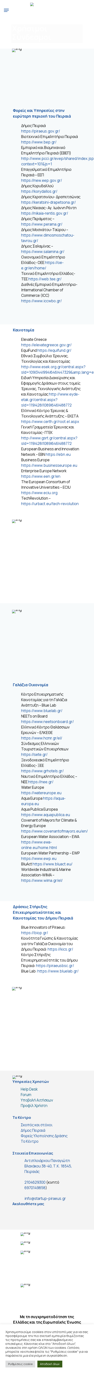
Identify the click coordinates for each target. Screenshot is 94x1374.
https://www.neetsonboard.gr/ (47, 721)
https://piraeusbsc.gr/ (55, 965)
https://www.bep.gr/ (39, 142)
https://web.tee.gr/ (45, 278)
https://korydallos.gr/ (39, 191)
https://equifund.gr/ (54, 350)
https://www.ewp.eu (38, 858)
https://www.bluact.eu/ (53, 863)
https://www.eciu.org (39, 492)
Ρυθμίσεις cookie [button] (20, 1364)
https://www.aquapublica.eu (45, 814)
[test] (17, 1213)
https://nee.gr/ (41, 781)
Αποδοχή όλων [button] (50, 1364)
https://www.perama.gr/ (42, 224)
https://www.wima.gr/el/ (42, 880)
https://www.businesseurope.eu (49, 465)
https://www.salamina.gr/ (42, 251)
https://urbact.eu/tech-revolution (50, 503)
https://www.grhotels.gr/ (42, 770)
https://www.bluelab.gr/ (42, 710)
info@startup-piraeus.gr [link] (45, 1198)
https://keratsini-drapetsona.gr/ (48, 202)
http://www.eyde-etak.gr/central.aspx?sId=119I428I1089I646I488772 (50, 400)
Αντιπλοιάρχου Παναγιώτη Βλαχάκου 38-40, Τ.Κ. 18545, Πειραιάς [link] (48, 1166)
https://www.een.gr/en (40, 476)
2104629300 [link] (34, 1182)
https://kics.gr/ (60, 949)
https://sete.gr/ (34, 754)
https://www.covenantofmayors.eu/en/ (54, 831)
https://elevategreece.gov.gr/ (46, 344)
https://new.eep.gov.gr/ (41, 180)
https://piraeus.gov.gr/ (40, 131)
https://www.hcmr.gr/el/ (41, 738)
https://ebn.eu (58, 454)
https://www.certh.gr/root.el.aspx (50, 421)
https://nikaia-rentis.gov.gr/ (44, 213)
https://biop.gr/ (34, 932)
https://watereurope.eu (41, 792)
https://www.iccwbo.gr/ (41, 300)
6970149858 (34, 1187)
